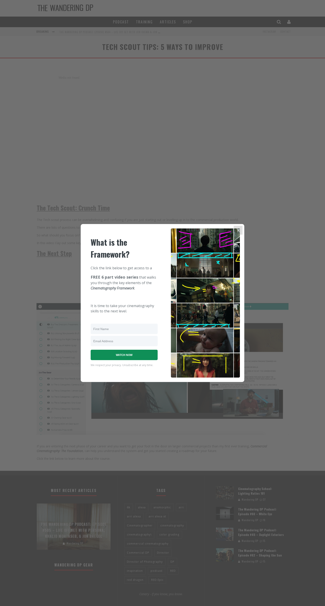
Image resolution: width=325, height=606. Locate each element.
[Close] (238, 230)
